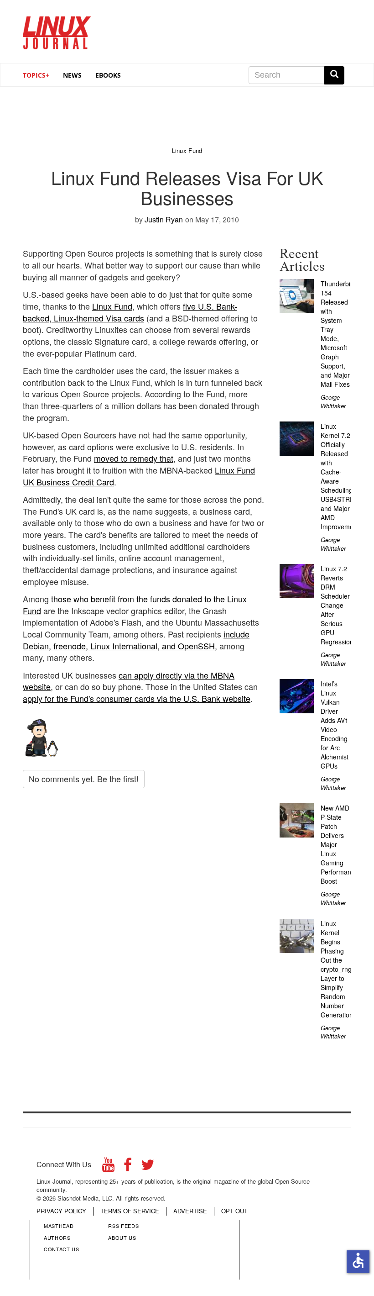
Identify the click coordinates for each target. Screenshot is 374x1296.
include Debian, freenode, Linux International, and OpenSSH (136, 640)
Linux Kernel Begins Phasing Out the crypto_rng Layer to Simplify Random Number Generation (337, 969)
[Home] (57, 29)
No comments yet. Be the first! (84, 779)
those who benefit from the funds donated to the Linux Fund (135, 604)
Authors (57, 1237)
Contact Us (61, 1249)
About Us (122, 1237)
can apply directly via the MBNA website (128, 681)
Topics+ (36, 75)
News (72, 75)
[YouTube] (108, 1167)
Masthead (58, 1225)
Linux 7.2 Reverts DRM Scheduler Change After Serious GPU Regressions (339, 605)
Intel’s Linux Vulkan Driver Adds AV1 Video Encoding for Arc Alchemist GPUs (334, 724)
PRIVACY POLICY (61, 1211)
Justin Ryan (164, 219)
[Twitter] (148, 1167)
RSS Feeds (123, 1225)
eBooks (108, 75)
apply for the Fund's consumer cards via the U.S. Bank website (136, 698)
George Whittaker (333, 401)
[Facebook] (128, 1167)
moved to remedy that (133, 458)
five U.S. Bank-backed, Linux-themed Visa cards (130, 312)
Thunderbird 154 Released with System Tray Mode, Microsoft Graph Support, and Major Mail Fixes (338, 334)
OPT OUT (234, 1211)
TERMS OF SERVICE (129, 1211)
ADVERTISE (190, 1211)
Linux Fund (112, 306)
